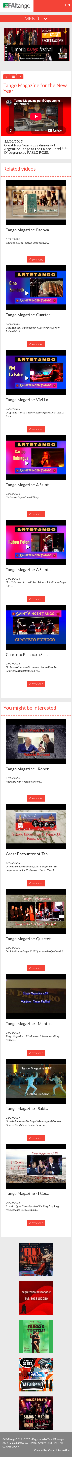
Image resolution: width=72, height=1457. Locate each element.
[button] (36, 202)
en (67, 5)
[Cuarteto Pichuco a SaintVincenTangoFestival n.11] (36, 627)
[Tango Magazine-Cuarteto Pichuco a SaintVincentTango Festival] (36, 287)
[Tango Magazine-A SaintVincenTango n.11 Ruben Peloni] (36, 542)
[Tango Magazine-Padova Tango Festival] (36, 202)
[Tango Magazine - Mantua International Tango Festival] (36, 996)
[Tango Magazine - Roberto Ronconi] (36, 741)
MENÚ (32, 18)
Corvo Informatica (58, 1450)
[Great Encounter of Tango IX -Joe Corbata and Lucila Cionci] (36, 826)
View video (36, 259)
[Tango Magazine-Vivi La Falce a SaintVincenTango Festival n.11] (36, 372)
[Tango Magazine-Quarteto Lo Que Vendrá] (36, 911)
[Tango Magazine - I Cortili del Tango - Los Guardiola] (36, 1166)
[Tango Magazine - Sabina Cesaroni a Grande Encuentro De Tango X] (36, 1081)
